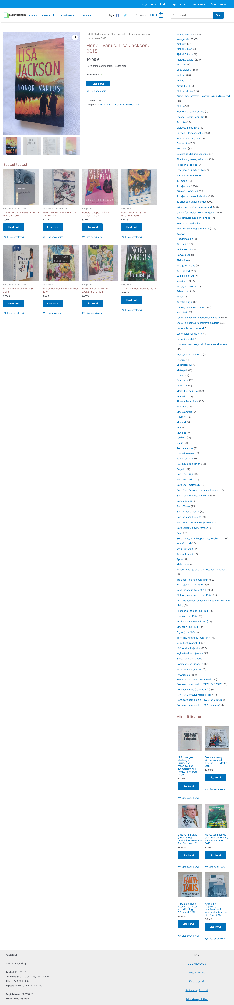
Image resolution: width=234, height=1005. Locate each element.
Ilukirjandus (133, 34)
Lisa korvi (98, 83)
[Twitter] (125, 15)
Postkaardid (68, 15)
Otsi (218, 15)
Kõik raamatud (102, 34)
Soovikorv (198, 4)
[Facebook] (117, 15)
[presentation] (55, 15)
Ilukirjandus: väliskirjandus (126, 104)
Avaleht (33, 15)
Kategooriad (118, 34)
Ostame (86, 15)
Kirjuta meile (179, 4)
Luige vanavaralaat (152, 4)
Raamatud (48, 15)
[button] (75, 37)
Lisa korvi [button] (13, 227)
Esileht (89, 34)
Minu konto (218, 4)
